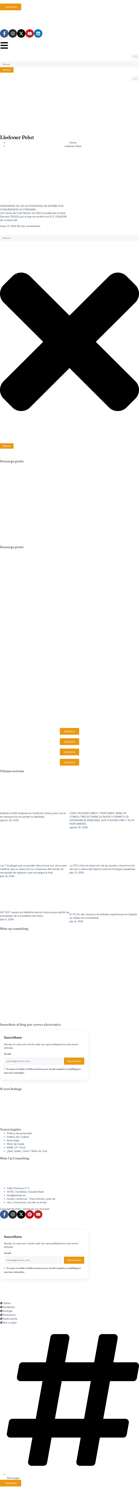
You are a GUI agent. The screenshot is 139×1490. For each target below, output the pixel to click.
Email (7, 1053)
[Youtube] (29, 33)
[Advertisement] (69, 105)
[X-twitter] (21, 33)
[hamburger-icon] (135, 56)
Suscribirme (74, 1061)
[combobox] (69, 64)
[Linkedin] (38, 33)
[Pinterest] (29, 1214)
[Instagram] (12, 33)
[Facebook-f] (4, 33)
